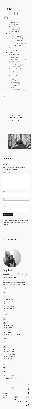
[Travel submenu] (14, 21)
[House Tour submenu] (24, 38)
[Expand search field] (5, 96)
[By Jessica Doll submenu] (22, 65)
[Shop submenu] (13, 79)
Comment (6, 173)
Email (5, 199)
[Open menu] (16, 13)
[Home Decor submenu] (21, 37)
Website (5, 206)
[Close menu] (6, 18)
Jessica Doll (6, 274)
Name (5, 191)
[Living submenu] (14, 33)
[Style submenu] (13, 52)
